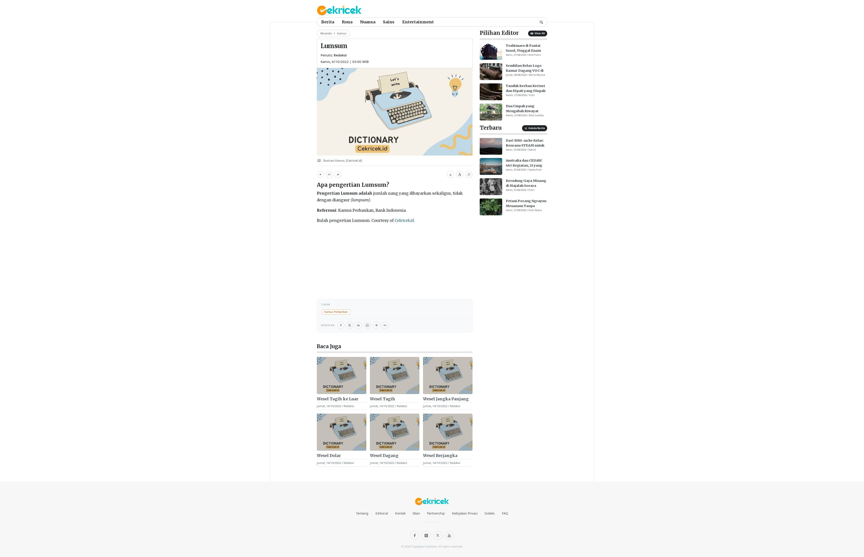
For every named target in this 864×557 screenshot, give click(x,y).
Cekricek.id (404, 220)
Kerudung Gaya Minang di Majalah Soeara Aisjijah (526, 183)
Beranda (326, 33)
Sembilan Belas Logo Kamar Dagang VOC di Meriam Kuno (525, 68)
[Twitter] (437, 535)
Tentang (362, 513)
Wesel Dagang (384, 455)
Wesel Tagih (382, 399)
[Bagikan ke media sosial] (338, 174)
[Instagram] (426, 535)
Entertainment (418, 22)
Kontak (400, 513)
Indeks (490, 513)
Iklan (416, 513)
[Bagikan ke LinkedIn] (358, 325)
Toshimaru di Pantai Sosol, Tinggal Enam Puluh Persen (523, 48)
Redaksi (340, 55)
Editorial (382, 513)
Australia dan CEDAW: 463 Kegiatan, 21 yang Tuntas (524, 163)
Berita (327, 22)
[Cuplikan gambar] (341, 375)
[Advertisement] (394, 259)
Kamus (341, 33)
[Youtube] (449, 535)
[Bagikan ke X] (349, 325)
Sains (388, 22)
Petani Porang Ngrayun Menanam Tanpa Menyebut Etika (526, 203)
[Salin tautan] (329, 174)
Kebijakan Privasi (465, 513)
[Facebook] (414, 535)
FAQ (505, 513)
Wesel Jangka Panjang (446, 399)
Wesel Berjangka (440, 455)
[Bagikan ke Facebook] (340, 325)
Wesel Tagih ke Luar (337, 399)
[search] (541, 22)
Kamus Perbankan (336, 312)
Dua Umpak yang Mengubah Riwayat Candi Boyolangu (522, 109)
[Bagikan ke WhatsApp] (367, 325)
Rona (347, 22)
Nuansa (367, 22)
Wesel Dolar (329, 455)
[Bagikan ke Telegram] (376, 325)
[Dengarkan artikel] (320, 174)
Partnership (436, 513)
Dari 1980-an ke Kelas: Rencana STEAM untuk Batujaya (525, 143)
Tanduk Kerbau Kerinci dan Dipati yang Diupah (525, 88)
